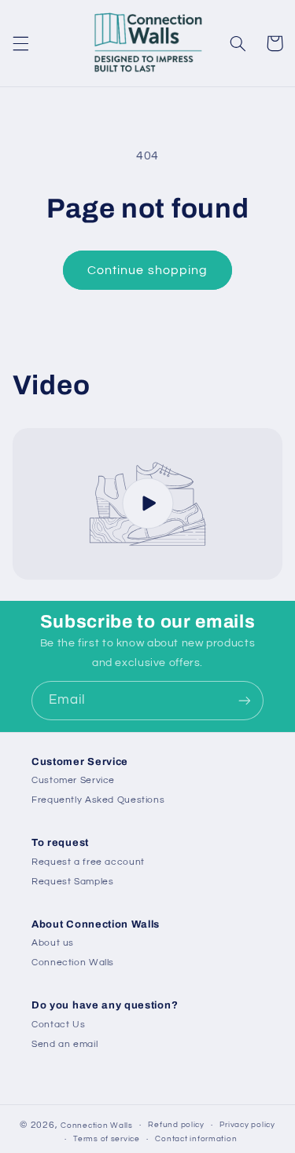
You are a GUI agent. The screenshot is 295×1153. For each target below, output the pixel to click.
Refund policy (176, 1125)
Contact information (196, 1139)
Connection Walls (72, 962)
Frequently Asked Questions (97, 800)
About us (52, 943)
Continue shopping (147, 270)
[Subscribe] (245, 700)
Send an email (64, 1044)
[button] (20, 43)
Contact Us (58, 1024)
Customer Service (73, 780)
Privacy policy (247, 1125)
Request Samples (72, 882)
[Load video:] (148, 504)
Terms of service (106, 1139)
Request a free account (88, 862)
